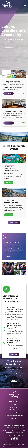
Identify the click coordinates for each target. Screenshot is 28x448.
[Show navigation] (25, 5)
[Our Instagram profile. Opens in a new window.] (14, 439)
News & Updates (14, 413)
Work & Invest (14, 410)
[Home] (7, 4)
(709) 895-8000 (10, 435)
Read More (14, 380)
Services (14, 404)
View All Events (14, 222)
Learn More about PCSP (10, 47)
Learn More (8, 256)
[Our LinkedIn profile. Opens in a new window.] (17, 439)
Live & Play (14, 407)
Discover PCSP (14, 401)
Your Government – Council (14, 416)
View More (14, 354)
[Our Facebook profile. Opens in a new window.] (11, 439)
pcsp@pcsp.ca (14, 437)
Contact (14, 418)
